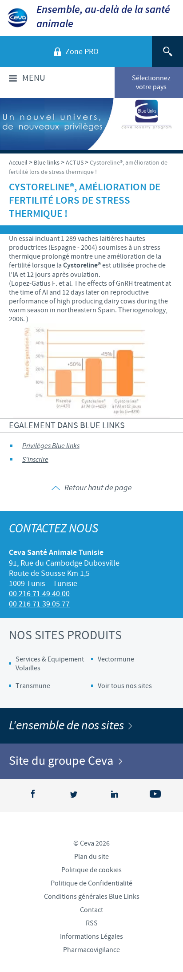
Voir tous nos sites (125, 685)
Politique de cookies (91, 870)
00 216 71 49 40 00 (39, 594)
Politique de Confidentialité (91, 883)
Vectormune (116, 659)
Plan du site (91, 856)
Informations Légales (91, 936)
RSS (92, 923)
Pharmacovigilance (91, 949)
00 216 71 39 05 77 (39, 604)
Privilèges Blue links (51, 446)
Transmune (33, 685)
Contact (91, 909)
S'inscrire (35, 459)
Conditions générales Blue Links (91, 896)
